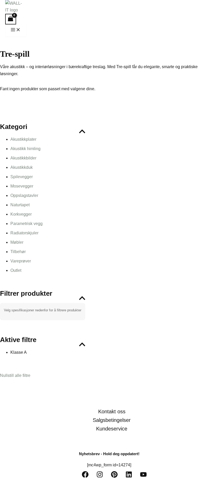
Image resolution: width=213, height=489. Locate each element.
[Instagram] (99, 476)
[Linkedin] (128, 476)
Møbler (16, 242)
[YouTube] (143, 476)
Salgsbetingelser (112, 420)
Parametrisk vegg (26, 223)
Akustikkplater (23, 139)
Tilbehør (18, 251)
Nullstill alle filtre (15, 375)
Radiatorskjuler (24, 233)
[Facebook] (85, 476)
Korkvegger (21, 214)
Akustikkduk (21, 167)
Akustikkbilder (23, 158)
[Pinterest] (114, 476)
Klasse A (18, 352)
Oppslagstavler (24, 195)
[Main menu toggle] (15, 30)
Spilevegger (21, 177)
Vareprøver (20, 261)
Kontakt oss (111, 411)
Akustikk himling (25, 148)
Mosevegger (21, 186)
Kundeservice (111, 429)
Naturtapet (20, 205)
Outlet (15, 270)
